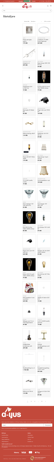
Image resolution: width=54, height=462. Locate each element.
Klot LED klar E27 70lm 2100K (44, 275)
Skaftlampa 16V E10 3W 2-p (43, 134)
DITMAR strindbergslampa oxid (43, 345)
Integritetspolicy (5, 441)
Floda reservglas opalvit (27, 40)
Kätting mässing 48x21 (29, 133)
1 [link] (27, 401)
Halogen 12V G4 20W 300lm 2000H (44, 251)
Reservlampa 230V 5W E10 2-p (44, 63)
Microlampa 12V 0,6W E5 (44, 228)
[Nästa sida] (45, 401)
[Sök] (50, 10)
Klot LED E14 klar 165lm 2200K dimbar (28, 228)
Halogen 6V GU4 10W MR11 (44, 392)
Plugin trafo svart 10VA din (44, 110)
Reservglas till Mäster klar (28, 110)
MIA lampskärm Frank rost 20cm (28, 298)
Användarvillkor (5, 435)
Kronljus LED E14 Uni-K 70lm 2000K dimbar (44, 87)
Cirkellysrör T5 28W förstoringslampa (43, 40)
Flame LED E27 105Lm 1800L (29, 157)
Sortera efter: (27, 21)
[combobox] (27, 10)
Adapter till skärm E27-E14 (44, 298)
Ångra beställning (5, 439)
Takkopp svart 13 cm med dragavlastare (28, 321)
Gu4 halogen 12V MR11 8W (42, 204)
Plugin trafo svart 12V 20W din (28, 251)
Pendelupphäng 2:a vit (29, 368)
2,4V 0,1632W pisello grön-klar (44, 321)
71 (41, 401)
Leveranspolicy (5, 437)
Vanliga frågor (31, 437)
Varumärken (30, 435)
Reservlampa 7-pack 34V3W (43, 157)
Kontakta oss (30, 441)
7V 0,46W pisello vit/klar (28, 181)
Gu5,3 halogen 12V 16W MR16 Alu (28, 204)
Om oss (29, 439)
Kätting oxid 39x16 (28, 391)
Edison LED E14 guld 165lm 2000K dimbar (28, 275)
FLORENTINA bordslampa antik (27, 345)
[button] (2, 5)
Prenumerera (48, 425)
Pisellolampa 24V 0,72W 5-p (27, 87)
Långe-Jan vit (26, 63)
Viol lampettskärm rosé (44, 180)
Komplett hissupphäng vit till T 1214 (43, 368)
